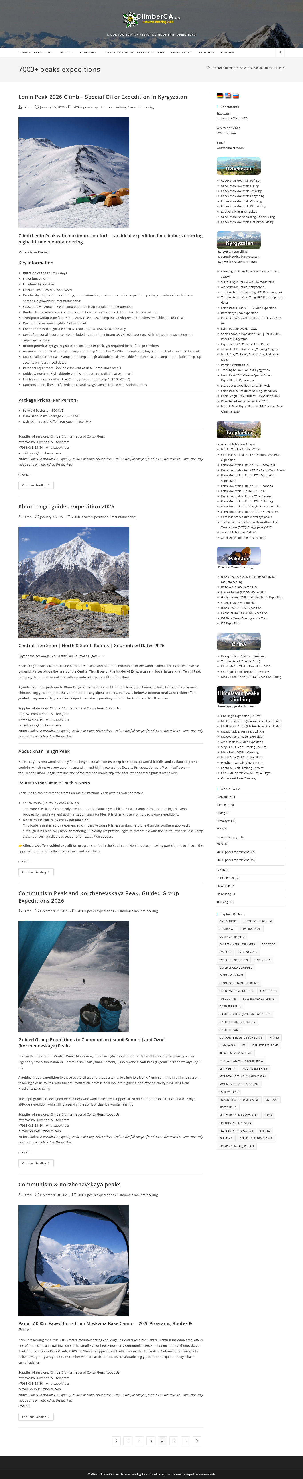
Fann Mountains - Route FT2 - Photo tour (248, 465)
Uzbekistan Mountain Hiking (240, 186)
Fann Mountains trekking (239, 983)
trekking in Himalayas (256, 1138)
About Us (112, 708)
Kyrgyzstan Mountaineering (241, 1061)
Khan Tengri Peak (265, 1045)
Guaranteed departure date (241, 1037)
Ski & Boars (224, 886)
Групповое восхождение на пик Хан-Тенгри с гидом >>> (60, 656)
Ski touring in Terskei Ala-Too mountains (247, 282)
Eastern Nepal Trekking (237, 944)
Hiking (221, 813)
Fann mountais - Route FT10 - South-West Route (253, 470)
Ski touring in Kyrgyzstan (239, 1115)
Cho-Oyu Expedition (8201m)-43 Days (245, 672)
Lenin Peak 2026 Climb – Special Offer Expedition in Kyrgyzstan (102, 96)
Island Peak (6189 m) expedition (242, 757)
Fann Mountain (231, 975)
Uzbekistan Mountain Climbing (241, 201)
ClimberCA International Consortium (77, 708)
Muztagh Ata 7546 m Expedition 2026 (245, 666)
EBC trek (268, 944)
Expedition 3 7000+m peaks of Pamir (245, 344)
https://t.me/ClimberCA (232, 118)
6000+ (220, 844)
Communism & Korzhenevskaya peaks (69, 1184)
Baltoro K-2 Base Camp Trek (239, 587)
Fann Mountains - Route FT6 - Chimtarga (247, 501)
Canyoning (224, 797)
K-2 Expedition (230, 623)
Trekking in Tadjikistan (237, 1146)
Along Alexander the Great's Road (243, 538)
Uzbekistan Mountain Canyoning (242, 196)
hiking (274, 1037)
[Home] (208, 68)
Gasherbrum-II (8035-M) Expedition (244, 613)
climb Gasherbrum (258, 921)
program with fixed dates (239, 1100)
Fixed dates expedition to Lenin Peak (245, 385)
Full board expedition (259, 999)
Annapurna (228, 921)
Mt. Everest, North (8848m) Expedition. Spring (251, 677)
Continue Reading (38, 486)
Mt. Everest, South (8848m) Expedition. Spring (251, 726)
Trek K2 (265, 1131)
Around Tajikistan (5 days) (238, 444)
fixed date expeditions (236, 991)
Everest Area (247, 952)
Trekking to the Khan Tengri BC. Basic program (251, 292)
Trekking (222, 902)
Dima (27, 107)
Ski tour (272, 1100)
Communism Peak (232, 936)
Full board (228, 999)
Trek (269, 1115)
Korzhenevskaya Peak (236, 1053)
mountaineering (142, 107)
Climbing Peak (250, 929)
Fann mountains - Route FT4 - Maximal (246, 496)
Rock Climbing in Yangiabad (239, 211)
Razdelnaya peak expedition (239, 313)
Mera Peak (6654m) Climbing (240, 752)
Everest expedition (234, 960)
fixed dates (268, 991)
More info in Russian (34, 252)
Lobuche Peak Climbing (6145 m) (242, 768)
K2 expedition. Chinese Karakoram (243, 656)
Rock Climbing (226, 878)
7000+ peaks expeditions (91, 107)
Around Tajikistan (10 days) (238, 532)
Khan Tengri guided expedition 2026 (66, 506)
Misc (220, 829)
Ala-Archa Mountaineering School (243, 287)
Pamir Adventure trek (235, 365)
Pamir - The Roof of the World (240, 449)
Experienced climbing (236, 968)
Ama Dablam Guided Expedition (242, 742)
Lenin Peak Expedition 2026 (239, 328)
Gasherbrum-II (230, 1006)
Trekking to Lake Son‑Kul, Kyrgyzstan (245, 370)
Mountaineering (254, 1068)
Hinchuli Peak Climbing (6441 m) (242, 762)
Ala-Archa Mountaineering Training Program (250, 349)
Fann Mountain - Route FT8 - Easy (243, 491)
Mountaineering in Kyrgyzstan (243, 1076)
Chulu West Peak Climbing (238, 778)
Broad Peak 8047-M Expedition (241, 608)
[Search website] (280, 52)
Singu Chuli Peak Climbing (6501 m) (244, 747)
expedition (263, 960)
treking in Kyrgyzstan (236, 1131)
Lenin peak (227, 1068)
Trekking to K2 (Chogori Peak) (240, 661)
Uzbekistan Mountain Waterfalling (243, 206)
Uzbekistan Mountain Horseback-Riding (247, 222)
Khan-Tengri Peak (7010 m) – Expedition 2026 (250, 396)
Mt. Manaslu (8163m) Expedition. (242, 731)
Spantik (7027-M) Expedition (239, 603)
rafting (221, 869)
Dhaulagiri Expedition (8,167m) (241, 716)
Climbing (120, 107)
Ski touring (224, 894)
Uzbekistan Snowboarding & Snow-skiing (248, 217)
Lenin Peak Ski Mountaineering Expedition (249, 391)
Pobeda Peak (229, 1092)
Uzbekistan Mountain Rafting (240, 180)
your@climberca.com (45, 453)
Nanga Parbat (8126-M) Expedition (243, 592)
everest (225, 952)
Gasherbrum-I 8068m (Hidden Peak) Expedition (252, 597)
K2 (243, 1045)
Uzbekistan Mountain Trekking (241, 191)
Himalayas (223, 821)
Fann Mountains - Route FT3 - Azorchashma (250, 512)
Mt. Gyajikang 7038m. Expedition (242, 737)
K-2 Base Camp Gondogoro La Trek (244, 618)
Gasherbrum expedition (237, 1022)
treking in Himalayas (235, 1123)
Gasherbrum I (230, 1030)
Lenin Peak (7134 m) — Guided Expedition (248, 308)
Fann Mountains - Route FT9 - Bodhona (247, 486)
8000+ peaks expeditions (233, 860)
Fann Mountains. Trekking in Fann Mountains (251, 506)
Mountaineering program (239, 1084)
